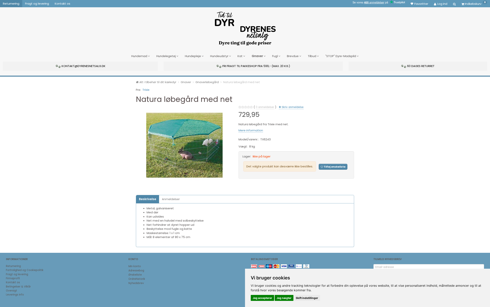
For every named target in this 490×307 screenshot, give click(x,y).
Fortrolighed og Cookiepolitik (24, 270)
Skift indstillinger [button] (307, 298)
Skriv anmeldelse (292, 107)
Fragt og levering (37, 4)
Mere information (250, 130)
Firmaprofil (13, 278)
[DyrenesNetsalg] (245, 27)
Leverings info (15, 294)
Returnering (11, 4)
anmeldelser (265, 107)
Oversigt (11, 290)
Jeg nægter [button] (284, 298)
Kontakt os (62, 4)
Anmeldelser (171, 199)
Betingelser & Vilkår (18, 286)
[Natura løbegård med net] (184, 145)
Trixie (145, 90)
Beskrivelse (147, 199)
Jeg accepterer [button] (262, 298)
